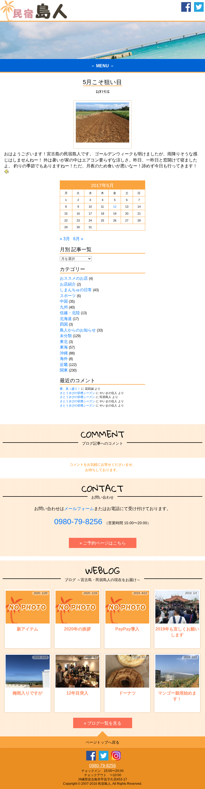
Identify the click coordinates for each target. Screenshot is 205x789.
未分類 (66, 335)
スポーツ (68, 295)
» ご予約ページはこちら (103, 543)
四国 (64, 324)
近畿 (64, 364)
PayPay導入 (131, 611)
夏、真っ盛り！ (70, 388)
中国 (64, 301)
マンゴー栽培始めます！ (177, 678)
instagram (116, 755)
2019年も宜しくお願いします (177, 614)
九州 (64, 307)
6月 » (78, 238)
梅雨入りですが (30, 675)
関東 (64, 370)
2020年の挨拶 (80, 611)
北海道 (66, 318)
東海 (64, 347)
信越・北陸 (70, 312)
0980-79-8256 (78, 521)
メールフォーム (79, 508)
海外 (64, 358)
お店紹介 (68, 284)
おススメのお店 (74, 278)
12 (114, 206)
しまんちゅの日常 (76, 289)
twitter (199, 7)
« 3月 (65, 238)
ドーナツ (133, 675)
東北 (64, 341)
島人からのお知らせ (78, 330)
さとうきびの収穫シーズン (77, 393)
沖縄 (64, 353)
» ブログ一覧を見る (102, 723)
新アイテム (32, 611)
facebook (186, 7)
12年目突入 (81, 675)
